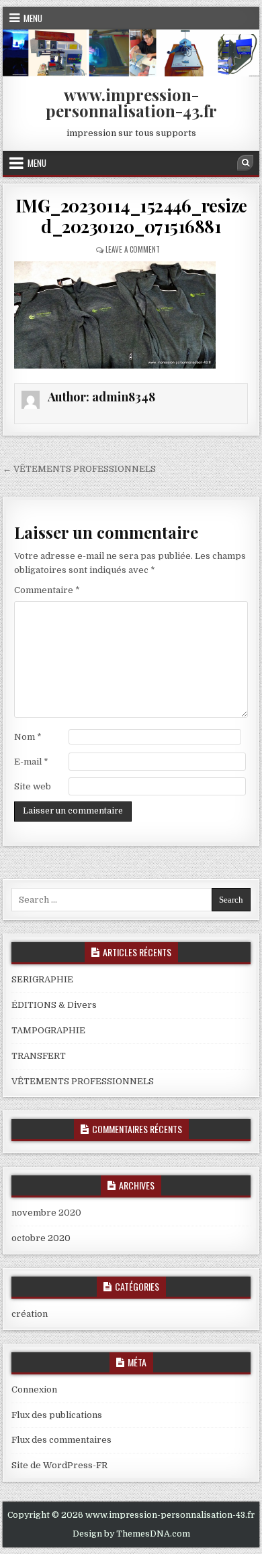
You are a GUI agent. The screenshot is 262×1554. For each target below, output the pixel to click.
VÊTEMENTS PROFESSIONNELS (82, 1081)
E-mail (31, 762)
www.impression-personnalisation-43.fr (131, 102)
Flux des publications (56, 1415)
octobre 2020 (41, 1238)
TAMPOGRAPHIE (48, 1030)
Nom (28, 737)
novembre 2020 (46, 1213)
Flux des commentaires (61, 1440)
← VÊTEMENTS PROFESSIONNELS (79, 469)
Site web (32, 786)
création (29, 1314)
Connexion (34, 1389)
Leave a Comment (132, 249)
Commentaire (47, 590)
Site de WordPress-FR (59, 1465)
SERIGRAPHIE (42, 979)
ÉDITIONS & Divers (54, 1005)
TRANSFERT (38, 1056)
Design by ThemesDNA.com (131, 1534)
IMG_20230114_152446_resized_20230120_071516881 (131, 216)
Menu (33, 18)
